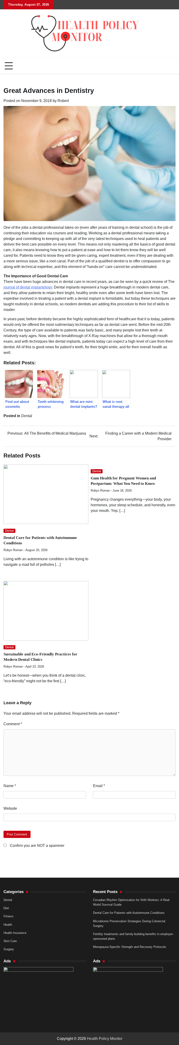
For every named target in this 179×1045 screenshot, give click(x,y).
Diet (6, 908)
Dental (26, 416)
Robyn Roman (13, 550)
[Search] (172, 66)
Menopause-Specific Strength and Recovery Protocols (129, 947)
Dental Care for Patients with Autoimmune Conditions (129, 913)
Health (7, 924)
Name (9, 786)
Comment (12, 724)
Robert (63, 101)
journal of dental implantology (27, 287)
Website (10, 808)
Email (99, 786)
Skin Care (10, 941)
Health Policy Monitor (104, 1039)
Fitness (8, 916)
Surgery (8, 949)
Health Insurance (14, 933)
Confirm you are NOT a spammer (36, 846)
